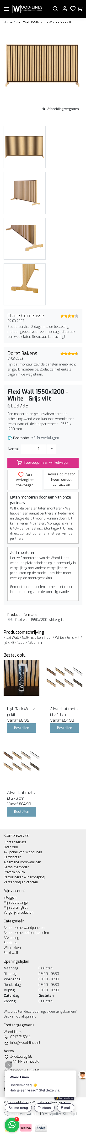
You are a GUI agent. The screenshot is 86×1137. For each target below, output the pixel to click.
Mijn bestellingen (17, 902)
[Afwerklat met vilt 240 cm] (64, 678)
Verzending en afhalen (21, 882)
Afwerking (11, 938)
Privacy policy (14, 872)
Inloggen (10, 897)
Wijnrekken (12, 948)
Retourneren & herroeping (24, 877)
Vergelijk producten (18, 912)
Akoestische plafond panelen (26, 933)
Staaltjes (10, 943)
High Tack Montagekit (21, 711)
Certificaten (12, 857)
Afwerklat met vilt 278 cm (21, 795)
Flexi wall (11, 953)
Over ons (11, 847)
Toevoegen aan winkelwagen (46, 462)
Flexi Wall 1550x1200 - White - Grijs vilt (43, 22)
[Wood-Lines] (27, 9)
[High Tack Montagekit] (21, 678)
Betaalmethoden (17, 867)
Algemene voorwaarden (22, 862)
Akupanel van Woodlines (23, 852)
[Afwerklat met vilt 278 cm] (21, 761)
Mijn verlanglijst (16, 907)
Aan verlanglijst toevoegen (25, 480)
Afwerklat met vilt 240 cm (64, 711)
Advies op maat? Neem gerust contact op (61, 479)
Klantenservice (15, 842)
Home (8, 22)
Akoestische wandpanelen (24, 928)
